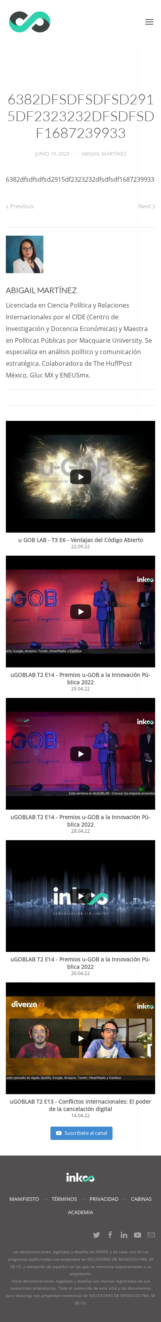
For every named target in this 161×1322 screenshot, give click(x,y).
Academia (80, 1212)
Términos (64, 1198)
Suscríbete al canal (85, 1132)
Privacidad (103, 1198)
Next (145, 206)
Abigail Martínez (104, 153)
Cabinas (141, 1198)
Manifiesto (24, 1198)
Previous (21, 206)
